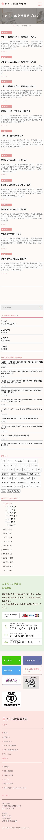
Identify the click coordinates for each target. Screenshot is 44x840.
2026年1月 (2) (11, 525)
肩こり (26, 486)
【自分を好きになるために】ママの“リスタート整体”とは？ (19, 418)
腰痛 (37, 486)
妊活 (9, 478)
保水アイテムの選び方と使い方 (14, 259)
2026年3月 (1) (11, 519)
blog (5, 32)
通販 (3, 491)
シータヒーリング (30, 461)
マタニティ (34, 465)
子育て (16, 478)
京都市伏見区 (22, 474)
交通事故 (5, 474)
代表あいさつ (8, 741)
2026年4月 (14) (11, 516)
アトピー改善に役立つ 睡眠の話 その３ (18, 37)
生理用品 (5, 482)
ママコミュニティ (8, 469)
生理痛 (13, 482)
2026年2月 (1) (11, 522)
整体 (22, 478)
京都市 (13, 474)
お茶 (3, 461)
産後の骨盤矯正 (7, 486)
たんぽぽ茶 (18, 461)
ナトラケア (14, 465)
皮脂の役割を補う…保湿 (11, 234)
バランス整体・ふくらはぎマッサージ (15, 788)
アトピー (6, 779)
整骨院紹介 (7, 737)
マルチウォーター (29, 469)
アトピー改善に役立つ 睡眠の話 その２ (18, 62)
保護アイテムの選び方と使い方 (14, 160)
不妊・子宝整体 (8, 783)
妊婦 (3, 478)
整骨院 (28, 478)
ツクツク (5, 465)
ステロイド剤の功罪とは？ (12, 136)
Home (6, 733)
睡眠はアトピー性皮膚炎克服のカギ (15, 111)
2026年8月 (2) (11, 506)
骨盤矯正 (16, 491)
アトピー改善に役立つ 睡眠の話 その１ (18, 86)
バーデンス (24, 465)
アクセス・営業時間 (10, 745)
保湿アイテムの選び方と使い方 (14, 209)
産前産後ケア (35, 482)
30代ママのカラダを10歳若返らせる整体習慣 (15, 435)
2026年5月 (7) (11, 513)
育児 (32, 486)
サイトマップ (8, 754)
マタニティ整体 (8, 775)
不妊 (39, 469)
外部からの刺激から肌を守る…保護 (15, 185)
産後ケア (18, 486)
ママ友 (18, 469)
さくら (10, 461)
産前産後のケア (23, 482)
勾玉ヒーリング (34, 474)
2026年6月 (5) (11, 510)
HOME (15, 25)
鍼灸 (9, 491)
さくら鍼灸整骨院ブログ (11, 749)
